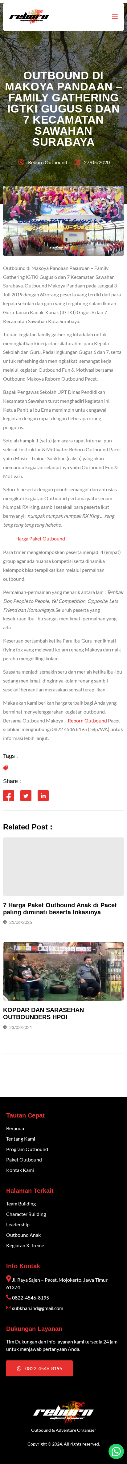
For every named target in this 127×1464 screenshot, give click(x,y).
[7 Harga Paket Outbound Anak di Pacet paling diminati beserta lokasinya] (63, 866)
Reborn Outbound (87, 720)
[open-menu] (114, 17)
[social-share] (8, 795)
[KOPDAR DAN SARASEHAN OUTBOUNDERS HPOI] (63, 971)
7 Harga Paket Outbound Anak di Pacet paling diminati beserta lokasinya (60, 909)
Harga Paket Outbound (40, 538)
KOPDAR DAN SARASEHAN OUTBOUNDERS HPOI (43, 1013)
